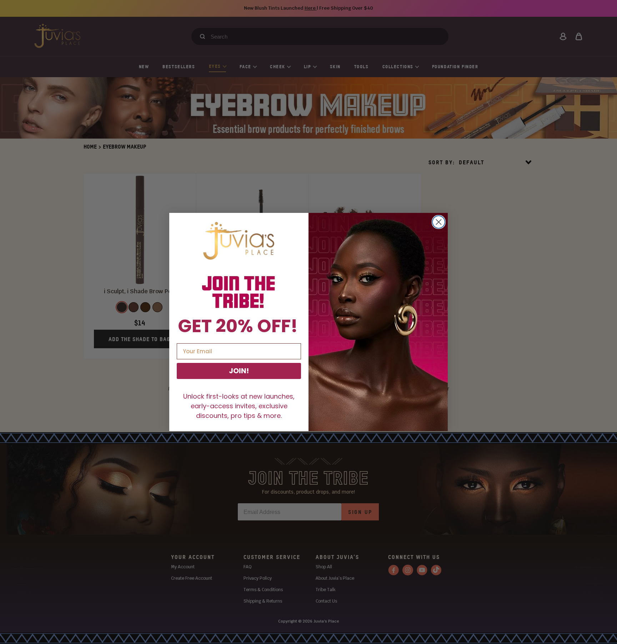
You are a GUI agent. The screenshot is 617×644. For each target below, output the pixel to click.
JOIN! (239, 371)
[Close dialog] (438, 222)
